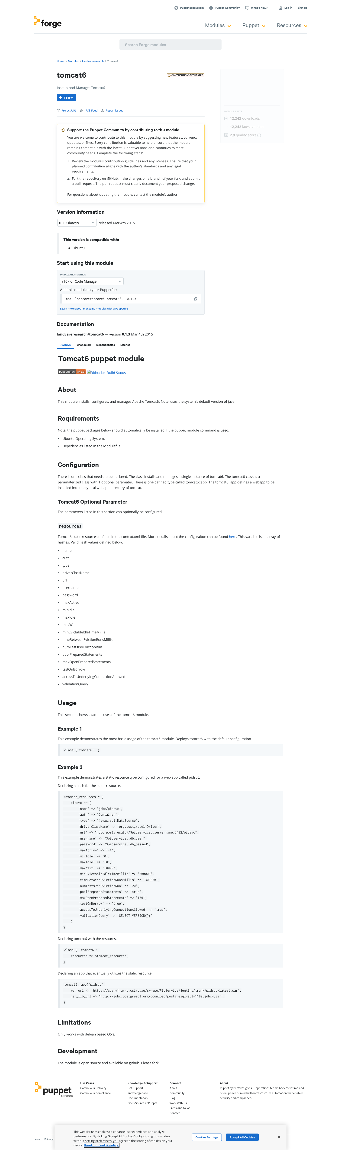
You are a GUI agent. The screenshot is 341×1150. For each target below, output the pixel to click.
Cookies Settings (207, 1137)
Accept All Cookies (242, 1137)
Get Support (135, 1088)
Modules (215, 25)
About (173, 1088)
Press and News (180, 1108)
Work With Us (178, 1103)
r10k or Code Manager (80, 281)
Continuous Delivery (93, 1088)
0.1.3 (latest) (69, 222)
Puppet (250, 25)
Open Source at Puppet (142, 1103)
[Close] (279, 1137)
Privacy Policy (53, 1139)
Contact (175, 1113)
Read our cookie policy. (101, 1145)
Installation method (73, 274)
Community (177, 1093)
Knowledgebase (138, 1093)
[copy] (196, 299)
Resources (289, 25)
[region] (170, 1137)
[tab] (65, 345)
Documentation (138, 1098)
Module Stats (233, 111)
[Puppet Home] (54, 1097)
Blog (172, 1098)
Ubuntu (79, 248)
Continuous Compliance (95, 1093)
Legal (37, 1139)
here (232, 536)
